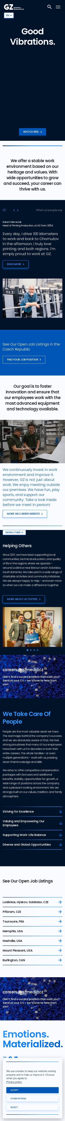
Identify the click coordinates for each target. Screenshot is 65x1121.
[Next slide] (17, 210)
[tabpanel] (32, 627)
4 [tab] (37, 650)
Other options (18, 1098)
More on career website (23, 514)
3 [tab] (34, 650)
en (7, 15)
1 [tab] (27, 650)
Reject (14, 1107)
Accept (14, 1090)
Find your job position (22, 359)
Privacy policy (14, 1081)
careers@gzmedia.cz (23, 669)
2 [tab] (31, 650)
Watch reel (31, 132)
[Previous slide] (14, 210)
